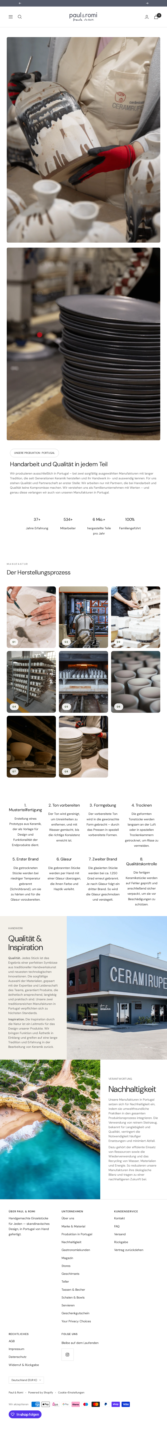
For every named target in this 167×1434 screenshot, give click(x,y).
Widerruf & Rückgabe (24, 1365)
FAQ (117, 1226)
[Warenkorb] (156, 17)
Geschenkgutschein (75, 1313)
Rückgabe (121, 1242)
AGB (12, 1341)
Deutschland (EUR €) (24, 1380)
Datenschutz (17, 1357)
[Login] (147, 17)
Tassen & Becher (73, 1290)
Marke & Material (73, 1226)
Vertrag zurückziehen (128, 1250)
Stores (66, 1266)
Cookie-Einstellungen (71, 1392)
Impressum (16, 1349)
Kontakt (119, 1218)
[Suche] (20, 17)
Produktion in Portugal (77, 1234)
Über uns (68, 1218)
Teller (65, 1281)
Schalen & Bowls (73, 1297)
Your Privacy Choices (76, 1321)
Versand (120, 1234)
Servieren (68, 1305)
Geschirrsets (70, 1274)
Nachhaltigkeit (71, 1242)
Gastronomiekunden (76, 1250)
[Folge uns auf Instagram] (67, 1354)
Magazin (67, 1258)
